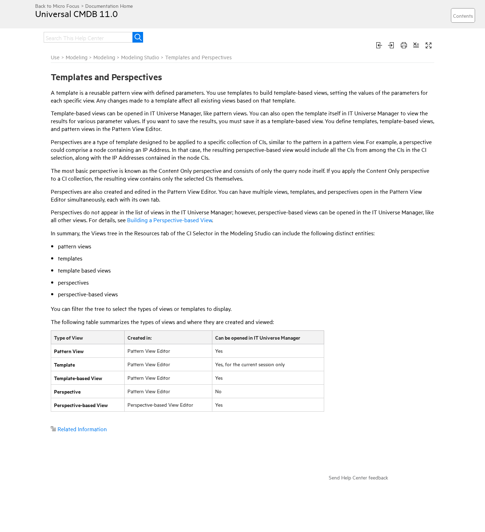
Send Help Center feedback (358, 477)
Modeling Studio (140, 57)
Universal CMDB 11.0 (76, 13)
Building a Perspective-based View (169, 220)
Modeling (76, 57)
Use (55, 57)
